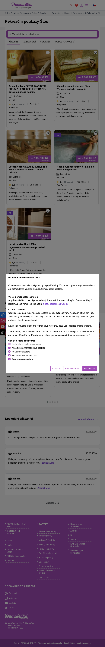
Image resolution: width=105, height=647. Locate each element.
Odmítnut (56, 368)
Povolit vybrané (72, 368)
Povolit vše (89, 368)
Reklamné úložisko (21, 351)
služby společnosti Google (55, 303)
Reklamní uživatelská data (24, 355)
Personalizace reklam (22, 359)
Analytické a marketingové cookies (28, 347)
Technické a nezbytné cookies (26, 343)
